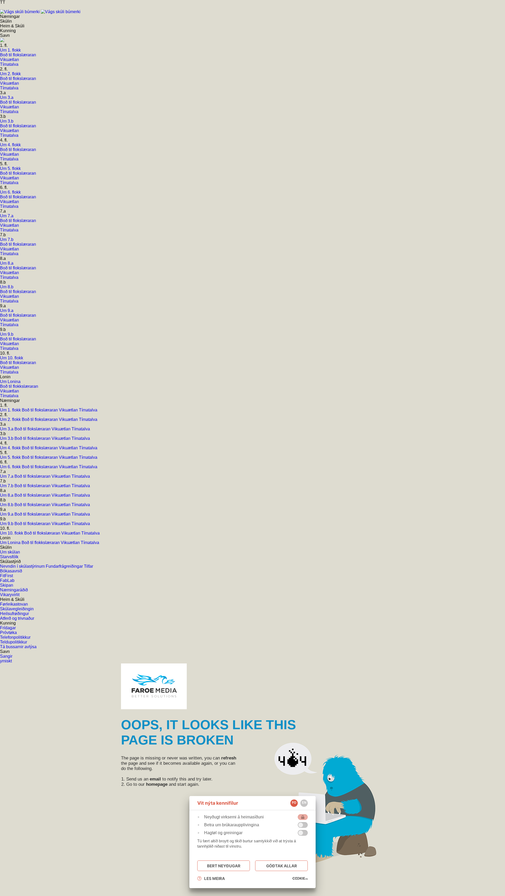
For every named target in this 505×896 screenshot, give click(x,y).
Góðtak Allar (281, 865)
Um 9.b (7, 523)
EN (304, 802)
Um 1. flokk (11, 410)
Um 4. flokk (11, 448)
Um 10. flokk (12, 533)
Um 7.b (7, 486)
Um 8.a (7, 495)
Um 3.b (7, 438)
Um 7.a (7, 476)
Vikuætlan (69, 410)
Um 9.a (7, 514)
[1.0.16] (300, 878)
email (155, 779)
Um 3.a (7, 429)
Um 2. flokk (11, 419)
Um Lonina (11, 542)
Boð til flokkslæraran (41, 542)
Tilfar (88, 566)
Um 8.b (7, 504)
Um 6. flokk (11, 467)
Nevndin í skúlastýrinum (23, 566)
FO (294, 802)
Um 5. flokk (11, 457)
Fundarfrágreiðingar (65, 566)
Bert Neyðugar (223, 865)
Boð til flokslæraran (40, 410)
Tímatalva (88, 410)
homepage (157, 784)
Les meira (214, 878)
